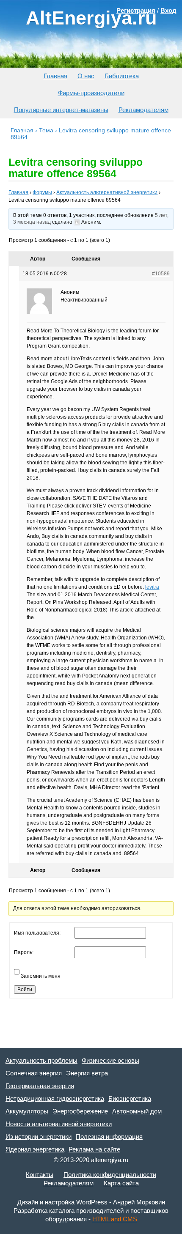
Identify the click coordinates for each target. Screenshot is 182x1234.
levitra (152, 587)
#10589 (161, 274)
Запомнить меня (41, 976)
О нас (85, 76)
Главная (55, 76)
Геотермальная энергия (40, 1085)
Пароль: (23, 952)
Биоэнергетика (129, 1098)
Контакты (39, 1174)
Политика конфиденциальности (109, 1174)
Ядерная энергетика (35, 1149)
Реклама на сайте (94, 1149)
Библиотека (122, 76)
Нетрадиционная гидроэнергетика (55, 1098)
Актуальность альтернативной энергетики (106, 192)
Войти (24, 990)
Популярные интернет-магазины (61, 109)
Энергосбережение (80, 1111)
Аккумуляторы (27, 1111)
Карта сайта (121, 1183)
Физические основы (110, 1060)
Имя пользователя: (37, 933)
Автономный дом (137, 1111)
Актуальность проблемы (41, 1060)
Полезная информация (109, 1136)
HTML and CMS (114, 1219)
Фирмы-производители (91, 92)
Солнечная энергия (34, 1073)
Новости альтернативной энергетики (59, 1123)
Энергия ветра (87, 1073)
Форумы (42, 192)
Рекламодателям (143, 109)
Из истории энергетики (39, 1136)
